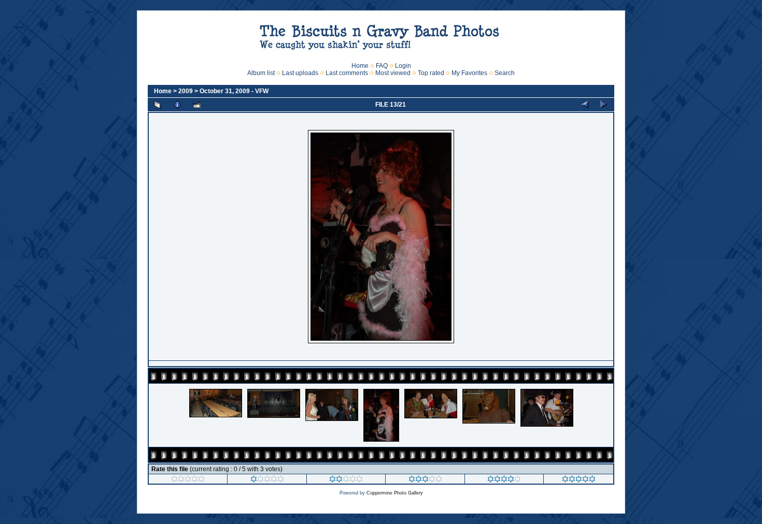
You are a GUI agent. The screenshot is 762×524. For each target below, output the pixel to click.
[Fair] (346, 480)
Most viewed (393, 73)
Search (505, 73)
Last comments (347, 73)
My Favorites (469, 73)
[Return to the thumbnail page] (158, 104)
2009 (185, 91)
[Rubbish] (188, 480)
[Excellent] (504, 480)
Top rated (431, 73)
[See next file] (604, 104)
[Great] (579, 480)
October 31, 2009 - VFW (234, 91)
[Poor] (267, 480)
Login (403, 65)
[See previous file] (584, 104)
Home (360, 65)
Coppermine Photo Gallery (394, 493)
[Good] (425, 480)
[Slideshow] (196, 104)
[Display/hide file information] (177, 104)
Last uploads (300, 73)
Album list (261, 73)
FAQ (382, 65)
